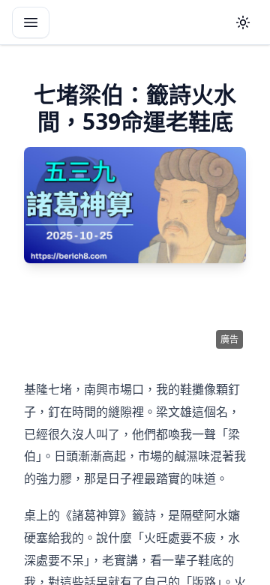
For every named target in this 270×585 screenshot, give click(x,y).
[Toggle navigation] (31, 22)
